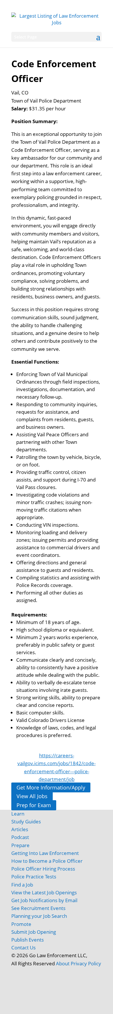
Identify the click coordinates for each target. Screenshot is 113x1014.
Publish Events (27, 939)
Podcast (20, 837)
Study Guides (26, 821)
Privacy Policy (86, 963)
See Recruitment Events (38, 908)
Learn (17, 813)
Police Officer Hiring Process (43, 868)
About (63, 963)
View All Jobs (32, 796)
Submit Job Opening (33, 932)
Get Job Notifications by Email (44, 900)
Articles (19, 829)
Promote (21, 924)
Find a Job (22, 884)
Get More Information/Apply (51, 787)
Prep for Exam (34, 805)
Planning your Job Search (39, 916)
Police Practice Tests (33, 876)
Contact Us (23, 947)
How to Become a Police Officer (47, 861)
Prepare (20, 845)
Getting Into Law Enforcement (45, 853)
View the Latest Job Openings (44, 892)
